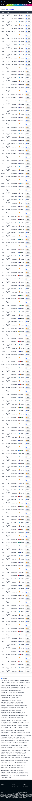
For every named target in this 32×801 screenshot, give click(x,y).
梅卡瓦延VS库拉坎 (4, 717)
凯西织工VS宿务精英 (24, 772)
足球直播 (2, 4)
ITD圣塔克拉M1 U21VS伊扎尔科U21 (24, 682)
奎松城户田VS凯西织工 (24, 715)
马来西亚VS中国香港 (13, 735)
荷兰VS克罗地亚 (23, 757)
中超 (15, 4)
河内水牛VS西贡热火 (16, 737)
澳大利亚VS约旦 (3, 755)
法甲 (20, 4)
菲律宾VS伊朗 (23, 755)
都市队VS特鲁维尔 (18, 710)
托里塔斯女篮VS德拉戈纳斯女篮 (6, 750)
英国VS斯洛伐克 (16, 762)
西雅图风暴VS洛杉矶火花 (21, 765)
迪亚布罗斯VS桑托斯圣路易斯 (16, 750)
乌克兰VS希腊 (8, 740)
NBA (27, 4)
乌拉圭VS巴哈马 (8, 730)
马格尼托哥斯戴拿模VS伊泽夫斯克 (14, 745)
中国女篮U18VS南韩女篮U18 (5, 682)
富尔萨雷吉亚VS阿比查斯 (12, 767)
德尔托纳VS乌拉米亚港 (13, 705)
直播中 (12, 15)
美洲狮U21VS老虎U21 (14, 682)
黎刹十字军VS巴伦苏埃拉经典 (17, 695)
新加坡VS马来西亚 (17, 755)
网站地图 (13, 786)
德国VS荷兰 (10, 727)
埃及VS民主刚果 (17, 757)
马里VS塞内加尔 (3, 765)
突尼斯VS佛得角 (25, 725)
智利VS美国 (3, 730)
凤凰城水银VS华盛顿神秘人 (5, 685)
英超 (13, 4)
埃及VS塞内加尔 (20, 727)
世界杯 (6, 4)
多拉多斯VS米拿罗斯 (4, 767)
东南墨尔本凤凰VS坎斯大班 (12, 717)
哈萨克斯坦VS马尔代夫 (4, 722)
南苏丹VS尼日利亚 (4, 737)
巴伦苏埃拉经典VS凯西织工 (24, 775)
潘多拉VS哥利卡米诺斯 (4, 745)
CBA (30, 4)
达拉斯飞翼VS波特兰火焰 (5, 680)
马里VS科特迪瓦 (26, 722)
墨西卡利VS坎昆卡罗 (13, 770)
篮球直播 (23, 4)
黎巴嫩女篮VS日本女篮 (20, 717)
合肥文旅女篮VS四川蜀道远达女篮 (6, 692)
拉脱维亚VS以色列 (4, 762)
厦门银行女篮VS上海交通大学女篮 (6, 695)
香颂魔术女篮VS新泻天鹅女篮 (16, 690)
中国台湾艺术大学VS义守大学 (6, 715)
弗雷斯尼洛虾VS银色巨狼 (5, 752)
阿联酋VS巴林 (3, 740)
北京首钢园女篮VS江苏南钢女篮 (18, 702)
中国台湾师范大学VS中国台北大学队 (18, 692)
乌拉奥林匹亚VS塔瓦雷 (4, 710)
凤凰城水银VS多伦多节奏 (26, 750)
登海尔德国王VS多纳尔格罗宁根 (22, 707)
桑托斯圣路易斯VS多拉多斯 (5, 687)
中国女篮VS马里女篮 (14, 740)
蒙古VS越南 (19, 735)
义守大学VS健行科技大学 (21, 732)
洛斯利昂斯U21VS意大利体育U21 (6, 712)
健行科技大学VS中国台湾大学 (16, 715)
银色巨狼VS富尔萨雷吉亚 (14, 685)
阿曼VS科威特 (19, 705)
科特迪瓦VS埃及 (3, 747)
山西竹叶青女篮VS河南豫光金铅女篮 (7, 702)
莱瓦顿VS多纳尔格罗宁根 (23, 762)
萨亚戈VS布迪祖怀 (12, 710)
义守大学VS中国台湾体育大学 (6, 690)
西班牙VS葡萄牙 (15, 742)
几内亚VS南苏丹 (3, 720)
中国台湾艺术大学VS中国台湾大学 (25, 687)
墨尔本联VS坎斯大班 (24, 745)
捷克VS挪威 (21, 760)
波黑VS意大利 (26, 740)
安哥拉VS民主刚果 (18, 720)
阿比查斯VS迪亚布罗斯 (22, 685)
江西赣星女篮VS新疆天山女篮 (6, 700)
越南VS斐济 (19, 772)
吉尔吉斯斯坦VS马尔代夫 (5, 775)
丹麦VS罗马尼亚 (3, 725)
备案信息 (18, 793)
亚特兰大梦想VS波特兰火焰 (23, 742)
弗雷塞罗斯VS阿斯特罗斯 (14, 752)
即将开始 (12, 71)
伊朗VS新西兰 (28, 732)
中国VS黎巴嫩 (3, 777)
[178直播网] (3, 2)
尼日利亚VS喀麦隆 (21, 722)
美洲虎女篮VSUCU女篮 (5, 705)
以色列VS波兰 (15, 727)
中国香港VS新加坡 (13, 772)
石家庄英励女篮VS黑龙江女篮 (16, 697)
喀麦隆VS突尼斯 (21, 740)
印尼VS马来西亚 (12, 775)
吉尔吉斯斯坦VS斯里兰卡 (5, 735)
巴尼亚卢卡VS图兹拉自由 (13, 722)
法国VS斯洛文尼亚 (26, 727)
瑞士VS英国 (15, 725)
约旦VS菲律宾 (10, 737)
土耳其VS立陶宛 (9, 742)
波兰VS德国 (28, 757)
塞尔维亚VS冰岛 (3, 742)
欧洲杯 (10, 4)
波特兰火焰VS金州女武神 (21, 767)
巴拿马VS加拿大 (21, 730)
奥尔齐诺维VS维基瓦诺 (12, 707)
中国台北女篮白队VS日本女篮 (26, 735)
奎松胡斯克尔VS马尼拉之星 (5, 772)
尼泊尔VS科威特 (22, 737)
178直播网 (18, 792)
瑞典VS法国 (17, 760)
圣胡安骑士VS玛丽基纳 (20, 770)
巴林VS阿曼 (24, 720)
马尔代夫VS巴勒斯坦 (10, 755)
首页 (7, 9)
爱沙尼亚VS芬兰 (10, 762)
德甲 (18, 4)
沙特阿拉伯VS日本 (10, 725)
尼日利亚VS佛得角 (4, 757)
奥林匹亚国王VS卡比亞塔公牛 (14, 680)
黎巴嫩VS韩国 (20, 725)
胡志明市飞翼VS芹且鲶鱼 (11, 720)
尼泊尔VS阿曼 (8, 777)
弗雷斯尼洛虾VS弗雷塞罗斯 (15, 687)
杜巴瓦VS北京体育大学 (4, 707)
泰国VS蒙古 (17, 775)
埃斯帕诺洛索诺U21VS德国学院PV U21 (19, 712)
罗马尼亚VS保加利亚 (4, 760)
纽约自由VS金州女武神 (15, 730)
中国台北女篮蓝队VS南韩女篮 (16, 700)
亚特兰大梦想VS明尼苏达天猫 (11, 765)
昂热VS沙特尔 (24, 705)
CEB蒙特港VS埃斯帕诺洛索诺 (24, 680)
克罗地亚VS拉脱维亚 (4, 727)
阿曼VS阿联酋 (26, 760)
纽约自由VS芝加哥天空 (25, 747)
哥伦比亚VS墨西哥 (13, 732)
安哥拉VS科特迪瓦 (11, 760)
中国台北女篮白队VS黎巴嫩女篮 (6, 697)
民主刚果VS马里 (18, 747)
